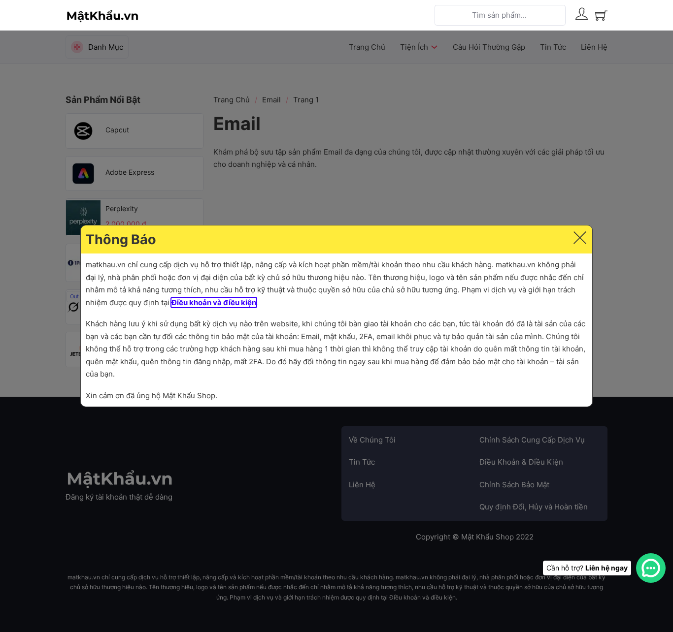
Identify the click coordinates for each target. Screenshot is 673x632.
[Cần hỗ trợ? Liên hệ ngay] (651, 568)
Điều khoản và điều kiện (213, 302)
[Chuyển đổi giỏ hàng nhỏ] (601, 15)
